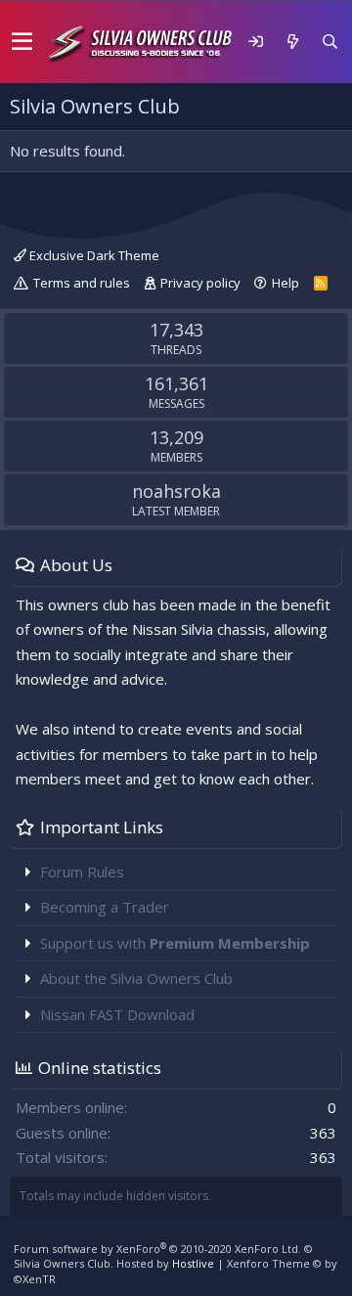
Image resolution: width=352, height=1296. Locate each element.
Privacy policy (200, 282)
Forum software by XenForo (157, 1248)
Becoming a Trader (104, 906)
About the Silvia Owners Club (136, 978)
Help (285, 282)
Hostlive (193, 1263)
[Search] (329, 41)
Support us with (175, 943)
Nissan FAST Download (117, 1014)
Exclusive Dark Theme (92, 255)
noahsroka (176, 491)
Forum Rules (82, 871)
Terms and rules (81, 282)
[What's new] (292, 41)
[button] (22, 42)
